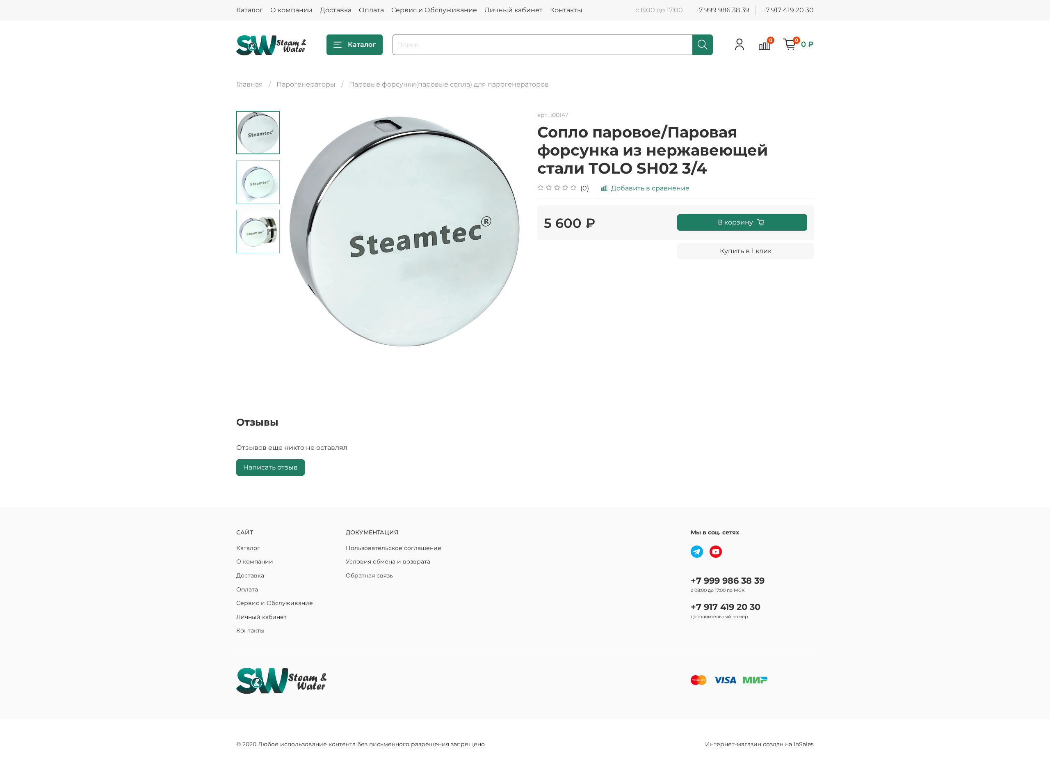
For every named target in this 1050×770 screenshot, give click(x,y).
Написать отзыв (270, 467)
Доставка (336, 10)
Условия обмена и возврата (388, 561)
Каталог (249, 10)
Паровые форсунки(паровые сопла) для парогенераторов (449, 84)
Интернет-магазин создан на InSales (759, 744)
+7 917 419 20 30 (788, 10)
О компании (291, 10)
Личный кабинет (513, 10)
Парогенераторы (306, 84)
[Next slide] (508, 231)
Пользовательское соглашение (393, 548)
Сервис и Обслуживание (434, 10)
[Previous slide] (300, 231)
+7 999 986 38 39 (722, 10)
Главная (249, 84)
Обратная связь (369, 575)
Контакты (566, 10)
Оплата (371, 10)
